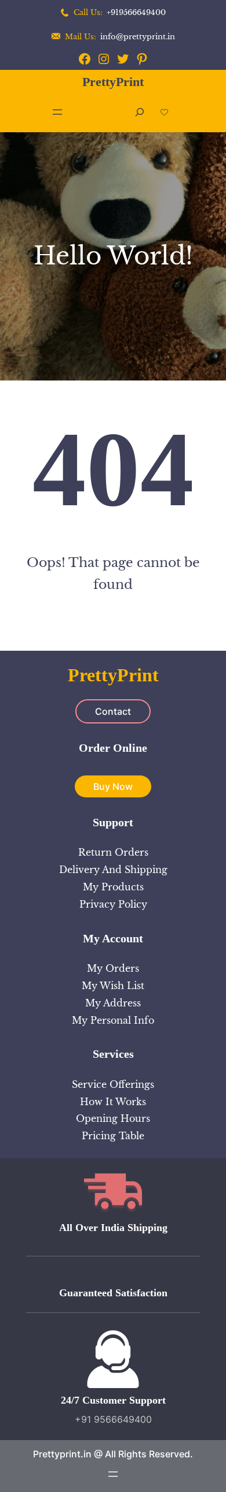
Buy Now (113, 786)
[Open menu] (57, 112)
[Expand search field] (140, 112)
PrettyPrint (113, 81)
